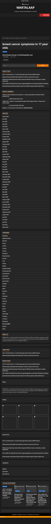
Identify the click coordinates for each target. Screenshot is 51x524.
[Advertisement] (25, 26)
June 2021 (4, 164)
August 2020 (5, 184)
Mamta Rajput (6, 56)
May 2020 (4, 192)
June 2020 (4, 189)
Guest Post (5, 471)
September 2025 (6, 139)
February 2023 (5, 144)
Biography (5, 235)
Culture (4, 251)
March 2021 (5, 172)
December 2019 (6, 204)
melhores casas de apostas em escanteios (12, 94)
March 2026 (5, 129)
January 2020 (5, 202)
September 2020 (6, 182)
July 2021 (4, 161)
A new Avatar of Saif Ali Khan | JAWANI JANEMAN (20, 108)
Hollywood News (6, 268)
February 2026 (5, 131)
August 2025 (5, 141)
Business (4, 241)
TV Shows (4, 319)
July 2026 (4, 119)
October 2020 (5, 179)
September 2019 (6, 212)
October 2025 (5, 136)
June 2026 (4, 121)
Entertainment (6, 256)
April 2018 (4, 224)
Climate (4, 248)
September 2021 (6, 156)
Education (5, 253)
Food (3, 261)
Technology (5, 313)
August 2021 (5, 159)
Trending (4, 316)
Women (4, 326)
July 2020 (4, 187)
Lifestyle (4, 283)
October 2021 (5, 154)
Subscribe (46, 15)
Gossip (4, 263)
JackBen (4, 108)
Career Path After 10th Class (17, 105)
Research (4, 301)
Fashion (4, 258)
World (3, 329)
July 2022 (4, 146)
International (5, 273)
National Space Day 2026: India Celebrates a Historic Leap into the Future (20, 77)
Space (3, 306)
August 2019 (5, 214)
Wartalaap (5, 51)
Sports (4, 308)
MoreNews (30, 514)
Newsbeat (4, 296)
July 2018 (4, 222)
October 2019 (5, 209)
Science (4, 303)
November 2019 (6, 207)
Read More (6, 60)
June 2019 (4, 219)
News (3, 293)
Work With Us (5, 474)
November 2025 (6, 134)
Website (4, 469)
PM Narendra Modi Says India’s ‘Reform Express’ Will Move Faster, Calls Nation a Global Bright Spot (31, 498)
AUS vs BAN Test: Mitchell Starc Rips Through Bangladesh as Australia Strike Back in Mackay (25, 83)
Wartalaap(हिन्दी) (6, 324)
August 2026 (5, 116)
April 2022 (4, 151)
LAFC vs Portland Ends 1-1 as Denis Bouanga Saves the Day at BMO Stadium (21, 74)
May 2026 (4, 124)
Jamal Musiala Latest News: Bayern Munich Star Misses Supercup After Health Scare (23, 86)
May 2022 (4, 149)
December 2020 (6, 174)
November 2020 (6, 177)
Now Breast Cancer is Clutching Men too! (17, 55)
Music (3, 288)
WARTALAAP (25, 8)
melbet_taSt (5, 101)
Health (4, 266)
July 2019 (4, 217)
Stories (4, 311)
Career (4, 243)
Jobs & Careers (6, 278)
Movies (4, 286)
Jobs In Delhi (5, 281)
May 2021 (4, 167)
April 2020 (4, 194)
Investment (5, 276)
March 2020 (5, 197)
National (4, 291)
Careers (4, 246)
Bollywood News (6, 238)
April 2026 (4, 126)
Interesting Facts (6, 271)
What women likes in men (16, 98)
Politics (4, 298)
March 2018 (5, 227)
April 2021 (4, 169)
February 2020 (5, 199)
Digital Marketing (6, 497)
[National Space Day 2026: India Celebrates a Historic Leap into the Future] (19, 489)
